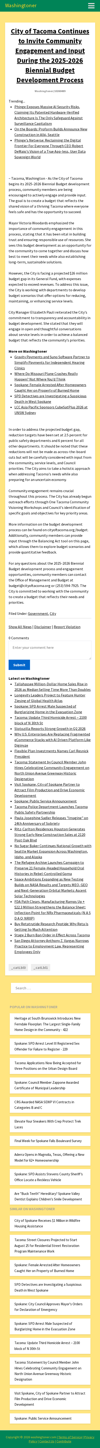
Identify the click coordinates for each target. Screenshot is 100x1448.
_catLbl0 (18, 967)
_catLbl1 (40, 967)
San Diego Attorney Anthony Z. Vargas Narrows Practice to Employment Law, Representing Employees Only (51, 946)
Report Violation (67, 626)
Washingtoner (21, 5)
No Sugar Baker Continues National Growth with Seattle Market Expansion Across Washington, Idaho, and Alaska (52, 851)
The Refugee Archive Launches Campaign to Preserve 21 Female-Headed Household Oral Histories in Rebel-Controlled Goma (49, 868)
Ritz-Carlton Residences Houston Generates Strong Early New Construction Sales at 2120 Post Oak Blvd (49, 834)
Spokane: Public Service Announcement (45, 801)
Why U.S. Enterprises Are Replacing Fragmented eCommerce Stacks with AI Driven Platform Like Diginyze (52, 740)
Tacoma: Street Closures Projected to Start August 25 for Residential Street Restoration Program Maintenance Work (46, 1245)
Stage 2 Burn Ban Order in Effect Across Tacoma (52, 935)
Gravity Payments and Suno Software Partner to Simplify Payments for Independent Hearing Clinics (52, 362)
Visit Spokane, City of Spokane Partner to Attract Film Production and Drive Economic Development (49, 790)
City (53, 613)
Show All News (20, 626)
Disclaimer (42, 626)
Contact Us (46, 1441)
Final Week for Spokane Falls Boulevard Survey (48, 1141)
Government (38, 613)
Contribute (64, 1441)
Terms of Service (70, 1437)
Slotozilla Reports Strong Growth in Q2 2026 (50, 728)
